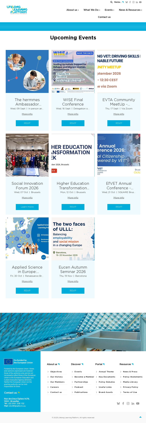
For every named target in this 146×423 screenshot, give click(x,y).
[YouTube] (140, 2)
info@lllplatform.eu (17, 406)
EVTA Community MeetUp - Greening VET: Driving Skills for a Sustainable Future (119, 102)
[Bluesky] (126, 2)
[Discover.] (140, 417)
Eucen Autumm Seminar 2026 (73, 269)
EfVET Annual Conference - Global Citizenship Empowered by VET (119, 185)
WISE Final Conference (73, 102)
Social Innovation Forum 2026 (27, 185)
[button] (111, 2)
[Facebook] (130, 2)
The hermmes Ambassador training (27, 102)
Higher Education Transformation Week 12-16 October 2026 (73, 185)
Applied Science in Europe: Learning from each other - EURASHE (27, 269)
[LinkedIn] (136, 2)
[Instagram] (133, 2)
